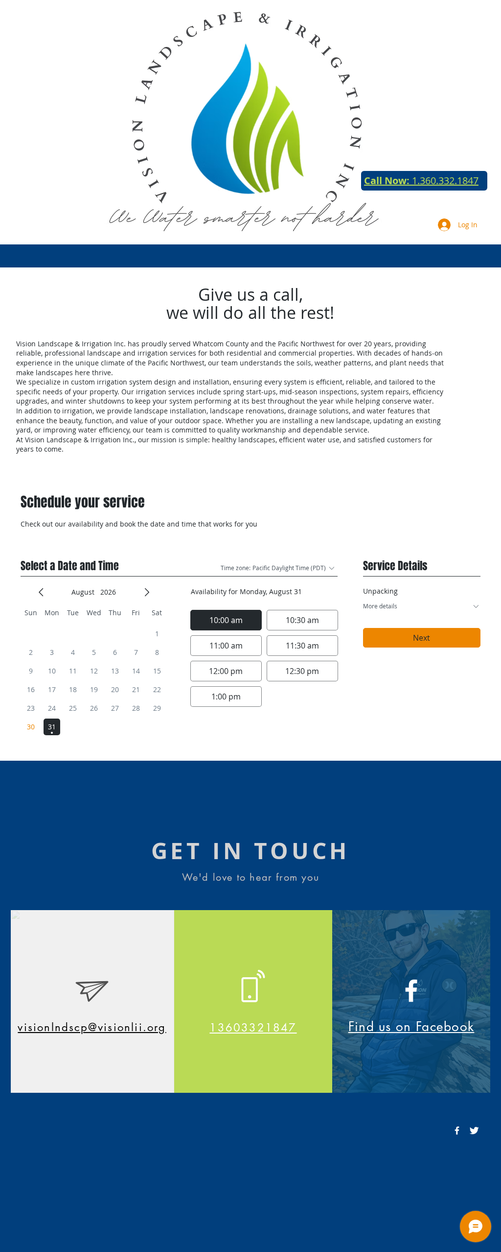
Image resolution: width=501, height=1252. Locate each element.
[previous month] (41, 592)
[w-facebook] (457, 1130)
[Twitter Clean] (474, 1130)
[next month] (147, 592)
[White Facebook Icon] (411, 991)
